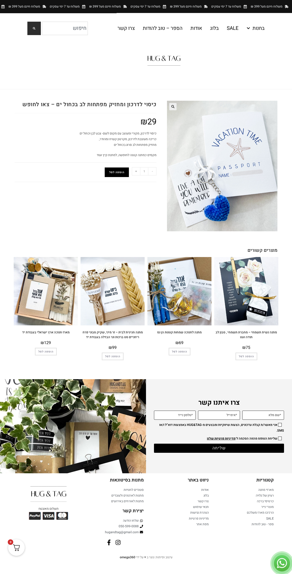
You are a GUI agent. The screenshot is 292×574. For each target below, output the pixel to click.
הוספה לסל (116, 172)
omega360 (127, 557)
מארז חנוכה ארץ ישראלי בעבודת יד (46, 332)
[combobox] (65, 28)
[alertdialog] (146, 6)
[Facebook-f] (109, 542)
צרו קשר (126, 28)
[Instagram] (118, 542)
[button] (173, 106)
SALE (233, 28)
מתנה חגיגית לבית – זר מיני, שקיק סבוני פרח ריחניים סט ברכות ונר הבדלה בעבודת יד (113, 335)
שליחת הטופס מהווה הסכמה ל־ (242, 438)
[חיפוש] (34, 28)
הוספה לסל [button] (246, 356)
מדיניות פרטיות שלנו (221, 438)
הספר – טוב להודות (162, 28)
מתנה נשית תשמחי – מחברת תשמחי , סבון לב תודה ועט (246, 335)
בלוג (214, 28)
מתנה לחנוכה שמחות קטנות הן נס (179, 332)
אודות (196, 28)
